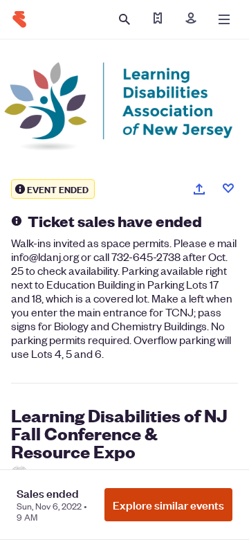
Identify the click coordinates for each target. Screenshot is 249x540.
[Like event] (228, 188)
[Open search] (124, 19)
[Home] (19, 19)
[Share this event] (199, 189)
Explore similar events (168, 504)
